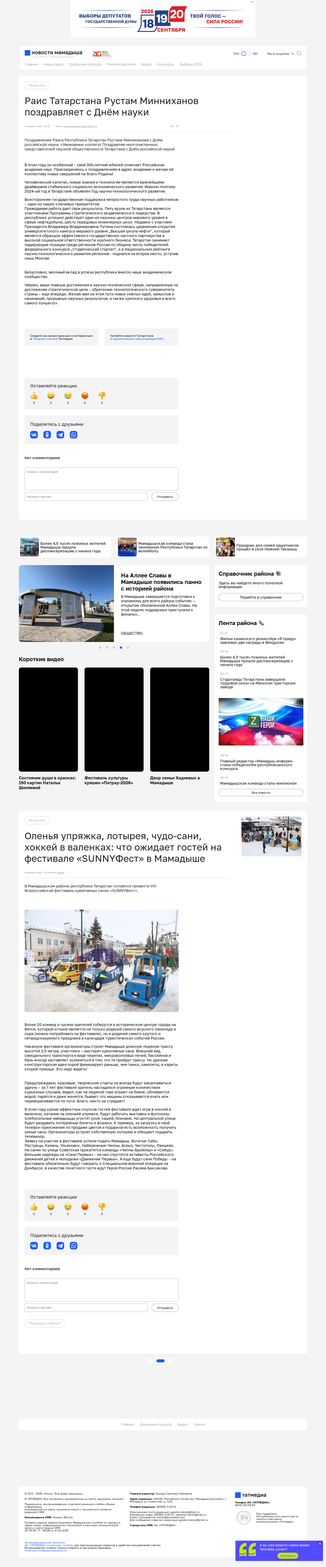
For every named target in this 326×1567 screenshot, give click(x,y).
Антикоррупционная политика (45, 1542)
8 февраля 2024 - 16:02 (37, 126)
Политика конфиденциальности (46, 1550)
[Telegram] (60, 434)
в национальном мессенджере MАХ (137, 339)
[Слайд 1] (100, 647)
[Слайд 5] (128, 647)
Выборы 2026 (191, 64)
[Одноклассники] (47, 434)
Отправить (165, 496)
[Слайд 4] (121, 647)
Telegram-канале (45, 339)
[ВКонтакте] (34, 434)
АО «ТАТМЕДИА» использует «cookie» (49, 1545)
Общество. (37, 85)
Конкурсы (165, 64)
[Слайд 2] (107, 647)
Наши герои (54, 64)
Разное (199, 1424)
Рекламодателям (121, 64)
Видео (146, 64)
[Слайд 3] (114, 647)
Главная (31, 64)
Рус (237, 54)
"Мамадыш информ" (45, 1323)
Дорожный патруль (85, 64)
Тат (255, 54)
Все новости (261, 792)
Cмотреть (288, 1556)
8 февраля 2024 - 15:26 (37, 872)
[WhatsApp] (73, 434)
